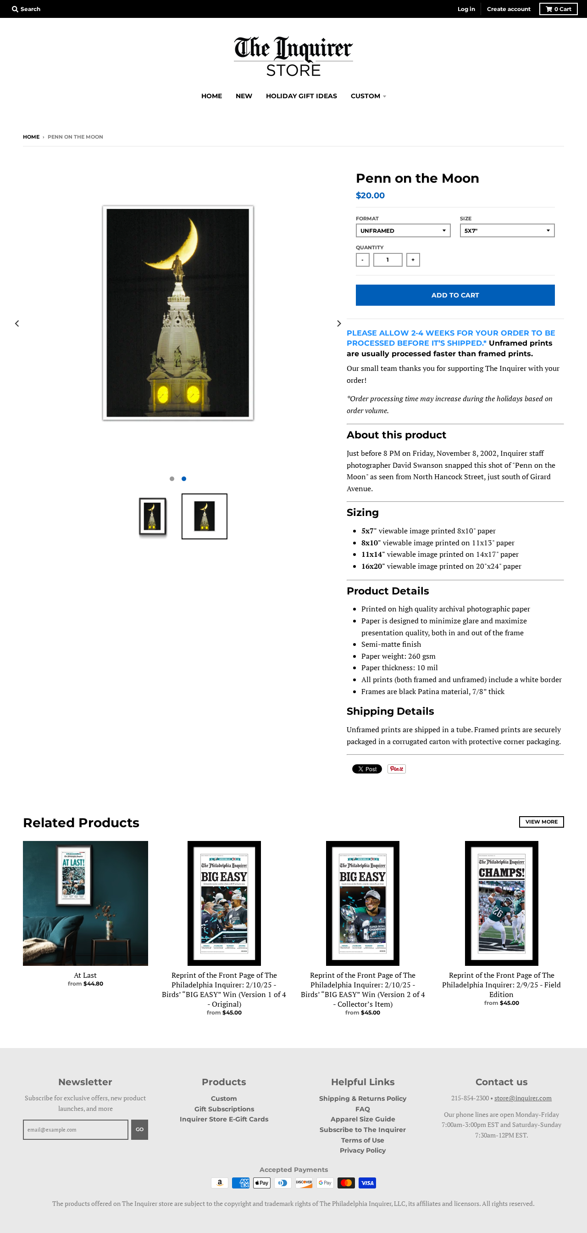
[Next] (338, 323)
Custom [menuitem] (365, 96)
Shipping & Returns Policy (362, 1098)
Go (140, 1129)
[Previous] (17, 323)
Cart (562, 9)
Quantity (369, 247)
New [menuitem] (244, 96)
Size (465, 218)
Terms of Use (362, 1140)
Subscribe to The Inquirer (363, 1130)
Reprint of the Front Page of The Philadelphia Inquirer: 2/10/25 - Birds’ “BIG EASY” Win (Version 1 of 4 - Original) (224, 989)
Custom (224, 1098)
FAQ (362, 1109)
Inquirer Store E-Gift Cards (224, 1119)
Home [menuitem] (211, 96)
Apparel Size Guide (363, 1119)
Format (367, 218)
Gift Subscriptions (224, 1109)
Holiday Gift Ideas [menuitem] (301, 96)
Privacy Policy (363, 1150)
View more (542, 821)
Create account (509, 9)
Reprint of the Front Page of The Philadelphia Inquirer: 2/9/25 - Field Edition (501, 984)
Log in (466, 9)
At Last (85, 975)
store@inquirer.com (523, 1097)
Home (31, 137)
